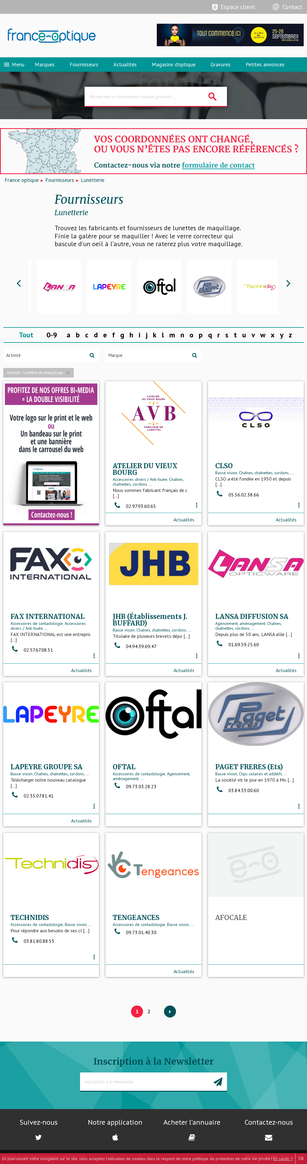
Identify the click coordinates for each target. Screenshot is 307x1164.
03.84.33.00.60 (243, 790)
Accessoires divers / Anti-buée (140, 479)
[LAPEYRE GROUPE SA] (103, 286)
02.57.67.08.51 (37, 650)
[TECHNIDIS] (254, 286)
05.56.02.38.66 (243, 495)
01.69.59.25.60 (243, 644)
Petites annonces (265, 64)
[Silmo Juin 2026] (230, 44)
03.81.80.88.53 (38, 941)
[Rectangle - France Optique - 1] (51, 453)
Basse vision (226, 472)
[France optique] (76, 36)
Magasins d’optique (173, 64)
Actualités (125, 64)
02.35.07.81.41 (38, 796)
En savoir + (283, 1158)
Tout (26, 334)
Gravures (220, 64)
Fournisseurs (84, 64)
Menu (13, 64)
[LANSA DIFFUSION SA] (53, 286)
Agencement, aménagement (240, 623)
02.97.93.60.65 (140, 506)
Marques (45, 64)
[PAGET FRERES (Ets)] (204, 286)
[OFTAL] (153, 286)
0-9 (51, 334)
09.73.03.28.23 (140, 786)
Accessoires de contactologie (36, 623)
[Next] (170, 1011)
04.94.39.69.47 (140, 646)
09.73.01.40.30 (140, 932)
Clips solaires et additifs (260, 774)
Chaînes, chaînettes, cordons (264, 472)
